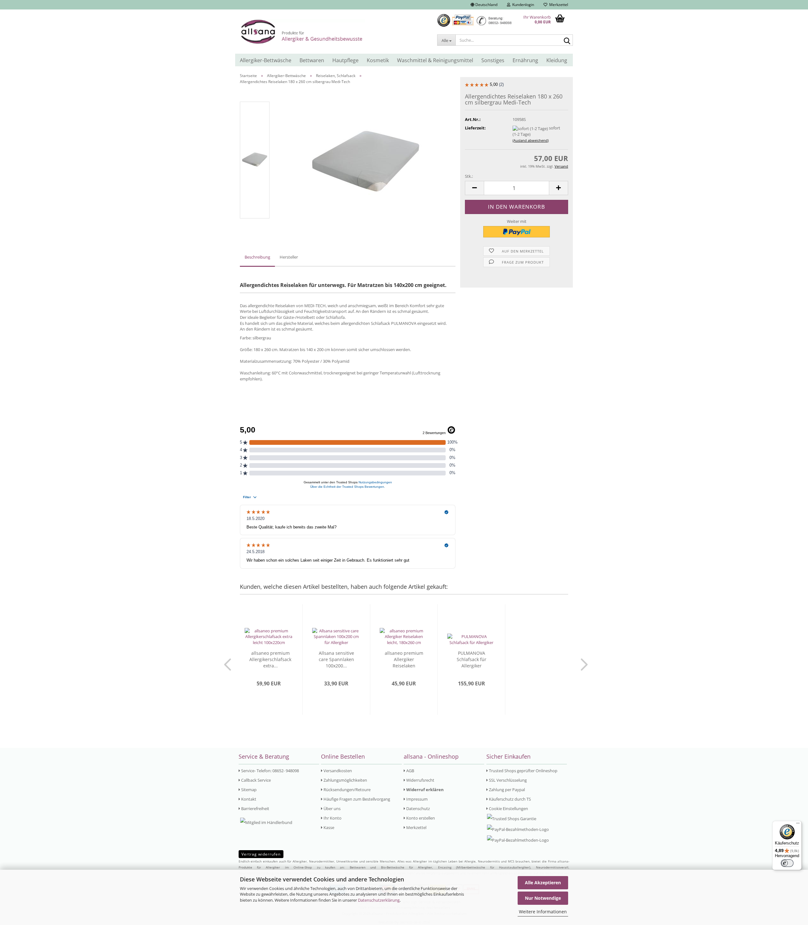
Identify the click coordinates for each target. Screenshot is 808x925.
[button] (484, 4)
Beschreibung (257, 257)
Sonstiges (492, 60)
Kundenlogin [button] (522, 4)
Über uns (332, 808)
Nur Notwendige (543, 898)
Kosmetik (378, 60)
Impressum (416, 799)
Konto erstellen (420, 818)
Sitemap (248, 789)
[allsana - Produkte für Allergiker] (333, 31)
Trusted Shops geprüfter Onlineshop (522, 770)
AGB (409, 770)
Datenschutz (417, 808)
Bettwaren (312, 60)
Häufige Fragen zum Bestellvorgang (356, 799)
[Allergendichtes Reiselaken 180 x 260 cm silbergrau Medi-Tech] (366, 160)
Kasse (328, 827)
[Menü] (798, 824)
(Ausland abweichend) (531, 140)
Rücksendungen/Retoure (347, 789)
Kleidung (556, 60)
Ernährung (525, 60)
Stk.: (469, 176)
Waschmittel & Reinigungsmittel (435, 60)
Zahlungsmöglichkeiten (345, 780)
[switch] (787, 863)
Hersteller (289, 257)
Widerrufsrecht (419, 780)
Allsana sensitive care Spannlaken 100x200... (336, 659)
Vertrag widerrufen (261, 854)
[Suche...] (567, 40)
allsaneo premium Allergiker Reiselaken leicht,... (404, 659)
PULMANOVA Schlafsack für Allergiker (471, 659)
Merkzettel (557, 4)
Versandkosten (337, 770)
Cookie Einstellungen (508, 808)
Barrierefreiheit (254, 808)
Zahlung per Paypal (506, 789)
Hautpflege (345, 60)
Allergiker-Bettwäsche (265, 60)
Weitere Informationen (543, 912)
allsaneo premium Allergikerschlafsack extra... (270, 659)
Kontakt (248, 799)
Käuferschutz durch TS (509, 799)
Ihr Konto (332, 818)
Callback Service (255, 780)
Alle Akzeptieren (543, 883)
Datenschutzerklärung (379, 900)
